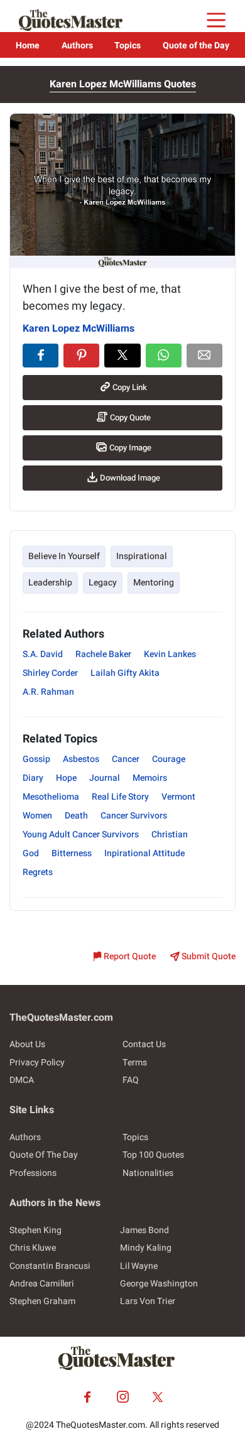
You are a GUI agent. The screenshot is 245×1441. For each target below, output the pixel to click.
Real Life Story (120, 796)
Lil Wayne (139, 1266)
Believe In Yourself (64, 556)
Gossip (36, 759)
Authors (77, 45)
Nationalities (147, 1173)
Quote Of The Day (43, 1154)
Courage (168, 759)
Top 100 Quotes (153, 1154)
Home (28, 45)
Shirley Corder (50, 673)
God (31, 853)
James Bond (144, 1230)
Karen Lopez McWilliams (78, 328)
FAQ (130, 1080)
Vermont (178, 796)
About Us (27, 1044)
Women (37, 815)
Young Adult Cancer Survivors (81, 834)
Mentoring (153, 582)
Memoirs (150, 778)
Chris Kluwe (32, 1247)
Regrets (38, 872)
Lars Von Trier (147, 1301)
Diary (33, 778)
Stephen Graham (42, 1301)
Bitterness (72, 853)
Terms (134, 1062)
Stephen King (35, 1230)
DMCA (21, 1080)
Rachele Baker (103, 654)
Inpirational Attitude (144, 853)
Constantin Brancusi (49, 1266)
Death (76, 815)
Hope (66, 778)
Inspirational (141, 556)
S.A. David (43, 654)
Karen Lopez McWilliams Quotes (123, 84)
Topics (127, 45)
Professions (33, 1173)
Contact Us (144, 1044)
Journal (104, 778)
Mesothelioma (51, 796)
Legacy (103, 582)
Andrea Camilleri (41, 1283)
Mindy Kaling (146, 1247)
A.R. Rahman (48, 692)
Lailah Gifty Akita (125, 673)
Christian (169, 834)
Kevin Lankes (170, 654)
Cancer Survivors (134, 815)
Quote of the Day (196, 45)
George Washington (159, 1283)
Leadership (50, 582)
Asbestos (81, 759)
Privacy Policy (37, 1062)
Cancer (125, 759)
